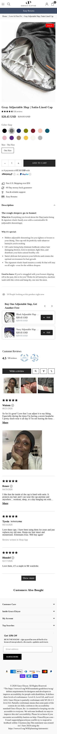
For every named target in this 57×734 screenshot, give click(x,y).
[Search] (9, 4)
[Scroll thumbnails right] (50, 385)
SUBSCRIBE (12, 657)
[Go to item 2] (29, 385)
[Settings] (47, 4)
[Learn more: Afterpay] (14, 174)
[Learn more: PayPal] (30, 174)
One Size (8, 150)
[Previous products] (44, 306)
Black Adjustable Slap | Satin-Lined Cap (27, 314)
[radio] (4, 131)
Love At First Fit (15, 16)
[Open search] (35, 371)
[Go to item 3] (46, 385)
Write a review (17, 371)
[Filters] (43, 371)
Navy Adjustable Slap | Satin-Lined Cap (27, 329)
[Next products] (51, 306)
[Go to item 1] (11, 385)
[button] (52, 4)
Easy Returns (28, 11)
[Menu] (3, 4)
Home (4, 16)
